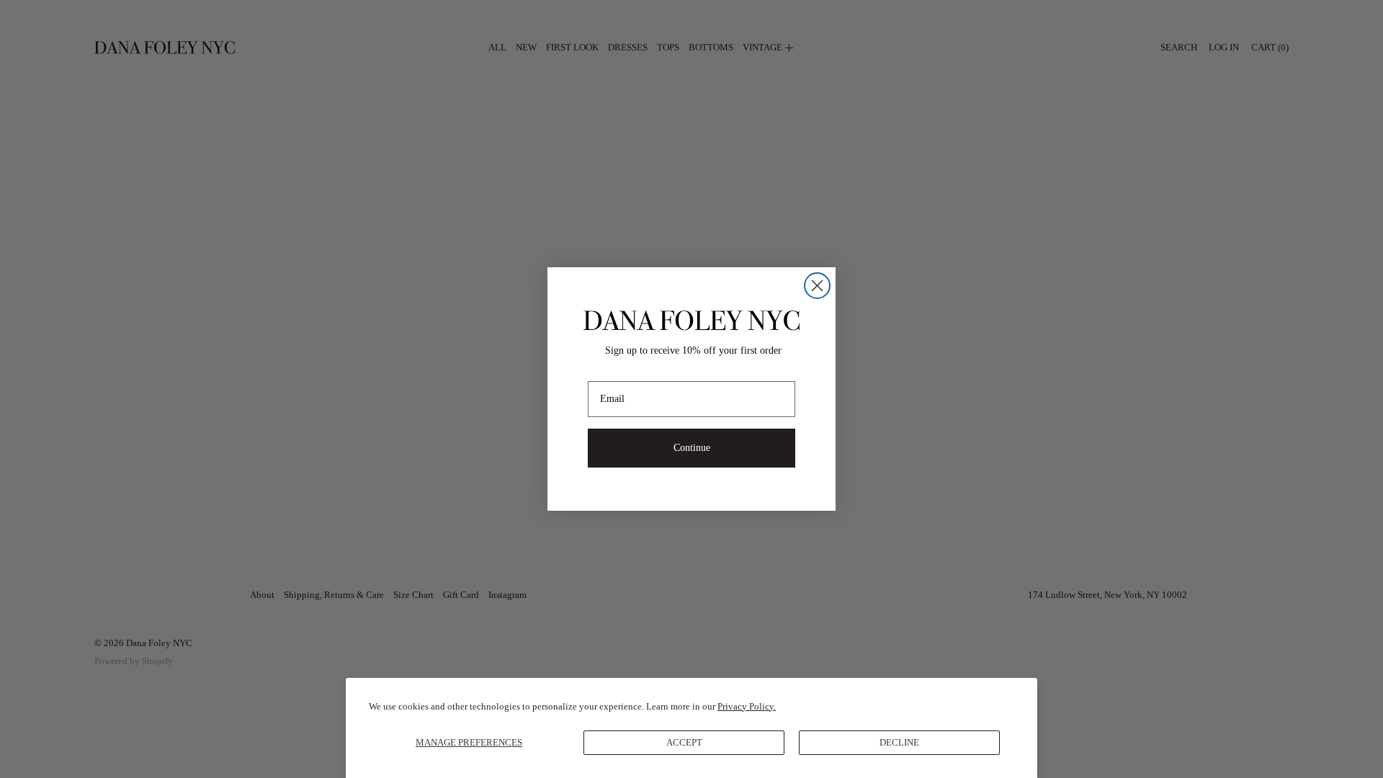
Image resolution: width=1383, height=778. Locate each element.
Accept (684, 742)
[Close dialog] (817, 285)
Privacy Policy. (746, 706)
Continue (691, 447)
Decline (899, 742)
